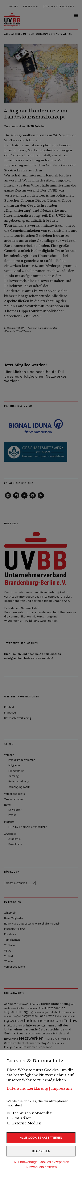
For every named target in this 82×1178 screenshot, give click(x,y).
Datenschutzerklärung (27, 1088)
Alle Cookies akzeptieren (41, 1137)
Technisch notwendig (32, 1113)
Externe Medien (26, 1123)
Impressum (61, 1088)
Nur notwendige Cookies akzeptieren (41, 1162)
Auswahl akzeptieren (41, 1167)
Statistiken (22, 1118)
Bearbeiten (41, 1151)
